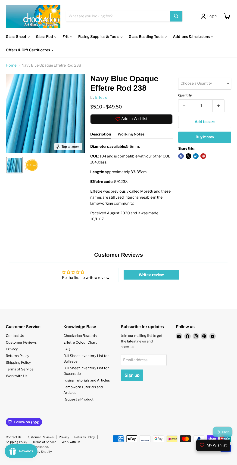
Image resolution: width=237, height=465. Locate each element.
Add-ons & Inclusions (191, 36)
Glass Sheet (16, 36)
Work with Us (17, 376)
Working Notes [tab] (131, 134)
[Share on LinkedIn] (196, 156)
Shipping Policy (18, 362)
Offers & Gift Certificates (28, 50)
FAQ (66, 349)
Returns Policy (17, 356)
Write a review (151, 275)
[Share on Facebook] (181, 156)
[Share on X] (188, 156)
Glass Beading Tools (146, 36)
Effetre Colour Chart (80, 342)
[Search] (176, 16)
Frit (65, 36)
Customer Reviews (21, 342)
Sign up (132, 375)
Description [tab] (100, 134)
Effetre (101, 97)
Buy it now (205, 137)
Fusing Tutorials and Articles (86, 380)
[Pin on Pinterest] (203, 156)
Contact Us (15, 336)
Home (11, 65)
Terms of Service (20, 369)
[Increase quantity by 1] (219, 105)
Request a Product (78, 399)
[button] (14, 165)
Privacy (12, 349)
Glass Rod (45, 36)
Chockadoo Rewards (80, 336)
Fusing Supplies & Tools (99, 36)
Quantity (185, 95)
